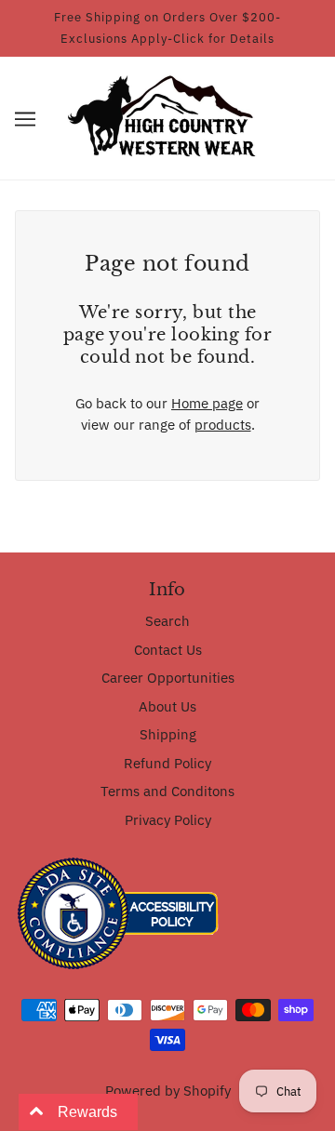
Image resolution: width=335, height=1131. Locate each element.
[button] (25, 118)
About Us (167, 706)
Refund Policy (167, 763)
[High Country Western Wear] (168, 117)
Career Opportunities (167, 677)
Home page (207, 403)
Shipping (168, 734)
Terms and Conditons (167, 791)
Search (167, 621)
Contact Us (168, 650)
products (222, 424)
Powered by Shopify (168, 1090)
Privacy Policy (168, 820)
